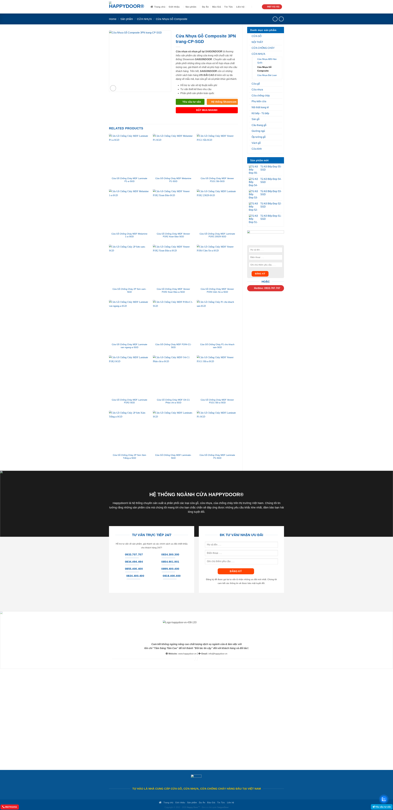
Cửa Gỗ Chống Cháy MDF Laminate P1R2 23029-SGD (217, 235)
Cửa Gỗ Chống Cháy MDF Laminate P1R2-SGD (129, 401)
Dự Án (205, 7)
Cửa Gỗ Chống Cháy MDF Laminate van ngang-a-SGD (129, 346)
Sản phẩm (190, 7)
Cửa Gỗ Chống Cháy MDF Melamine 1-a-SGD (129, 235)
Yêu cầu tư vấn (383, 807)
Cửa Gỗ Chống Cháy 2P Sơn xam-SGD (129, 290)
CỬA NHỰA (144, 19)
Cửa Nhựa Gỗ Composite (171, 19)
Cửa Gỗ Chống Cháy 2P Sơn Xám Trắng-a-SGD (129, 456)
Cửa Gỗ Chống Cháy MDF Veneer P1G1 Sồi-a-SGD (217, 401)
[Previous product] (281, 19)
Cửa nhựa (257, 89)
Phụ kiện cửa (259, 101)
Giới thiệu (174, 7)
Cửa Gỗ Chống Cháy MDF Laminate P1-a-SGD (129, 179)
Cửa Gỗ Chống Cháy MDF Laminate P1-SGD (217, 456)
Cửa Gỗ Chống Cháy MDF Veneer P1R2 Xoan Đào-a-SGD (173, 290)
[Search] (249, 7)
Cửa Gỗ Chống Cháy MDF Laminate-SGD (173, 456)
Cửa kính (257, 148)
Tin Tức (228, 7)
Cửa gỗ (256, 83)
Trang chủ (159, 7)
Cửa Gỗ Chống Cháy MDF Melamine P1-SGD (173, 179)
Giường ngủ (258, 131)
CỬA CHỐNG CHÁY (263, 48)
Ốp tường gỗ (259, 137)
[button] (256, 7)
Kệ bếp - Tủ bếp (260, 113)
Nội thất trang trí (260, 107)
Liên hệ (240, 7)
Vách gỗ (256, 143)
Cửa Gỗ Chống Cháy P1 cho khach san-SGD (217, 346)
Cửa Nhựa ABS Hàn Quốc (267, 61)
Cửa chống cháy (261, 95)
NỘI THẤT (257, 42)
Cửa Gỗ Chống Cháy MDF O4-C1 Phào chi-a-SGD (173, 401)
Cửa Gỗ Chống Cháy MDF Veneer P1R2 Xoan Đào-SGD (173, 235)
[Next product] (275, 19)
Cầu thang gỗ (259, 125)
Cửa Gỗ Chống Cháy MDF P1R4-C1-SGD (173, 346)
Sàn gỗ (255, 119)
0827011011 (10, 807)
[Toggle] (280, 36)
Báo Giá (216, 7)
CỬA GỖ (256, 36)
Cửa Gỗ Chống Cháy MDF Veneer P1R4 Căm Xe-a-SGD (217, 290)
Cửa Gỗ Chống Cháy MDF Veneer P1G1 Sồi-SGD (217, 179)
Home (112, 19)
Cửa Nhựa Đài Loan (267, 75)
